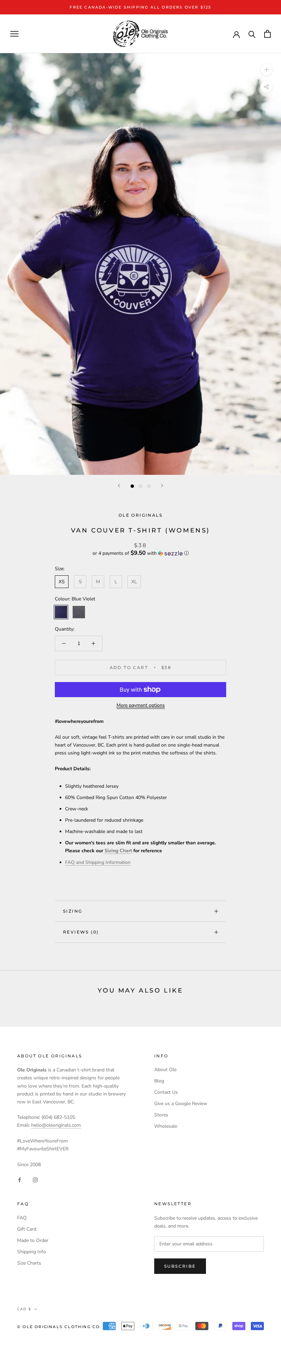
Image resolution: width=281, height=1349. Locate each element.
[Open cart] (267, 34)
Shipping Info (31, 1251)
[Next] (162, 485)
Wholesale (165, 1126)
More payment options (141, 705)
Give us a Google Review (180, 1103)
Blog (159, 1081)
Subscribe (180, 1266)
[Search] (252, 33)
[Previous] (119, 485)
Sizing (72, 911)
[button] (140, 553)
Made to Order (32, 1240)
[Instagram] (35, 1179)
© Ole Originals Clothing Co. (59, 1326)
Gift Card (26, 1229)
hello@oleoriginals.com (56, 1125)
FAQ (22, 1218)
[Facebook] (19, 1179)
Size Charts (29, 1263)
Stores (161, 1115)
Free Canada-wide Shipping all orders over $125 (140, 7)
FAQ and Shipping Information (98, 862)
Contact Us (166, 1092)
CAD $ (24, 1309)
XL (134, 581)
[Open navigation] (14, 34)
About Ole (165, 1069)
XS (62, 581)
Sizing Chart (118, 850)
